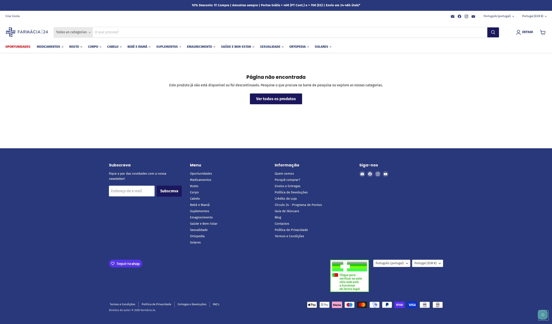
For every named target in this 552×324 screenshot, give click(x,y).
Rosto (74, 47)
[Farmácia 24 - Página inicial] (27, 32)
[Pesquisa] (493, 32)
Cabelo (113, 47)
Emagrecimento (200, 47)
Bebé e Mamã (137, 47)
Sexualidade (270, 47)
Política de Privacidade (291, 230)
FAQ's (216, 304)
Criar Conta (12, 16)
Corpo (93, 47)
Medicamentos (49, 47)
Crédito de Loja (286, 199)
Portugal (532, 16)
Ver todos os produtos (276, 98)
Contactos (282, 224)
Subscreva (169, 191)
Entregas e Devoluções (192, 304)
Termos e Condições (289, 236)
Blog (278, 217)
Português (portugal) (497, 16)
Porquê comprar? (287, 180)
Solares (322, 47)
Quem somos (284, 173)
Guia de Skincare (287, 211)
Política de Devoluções (291, 192)
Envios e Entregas (287, 186)
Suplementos (167, 47)
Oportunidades (17, 47)
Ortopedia (298, 47)
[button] (525, 32)
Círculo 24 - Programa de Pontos (298, 205)
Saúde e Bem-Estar (236, 47)
